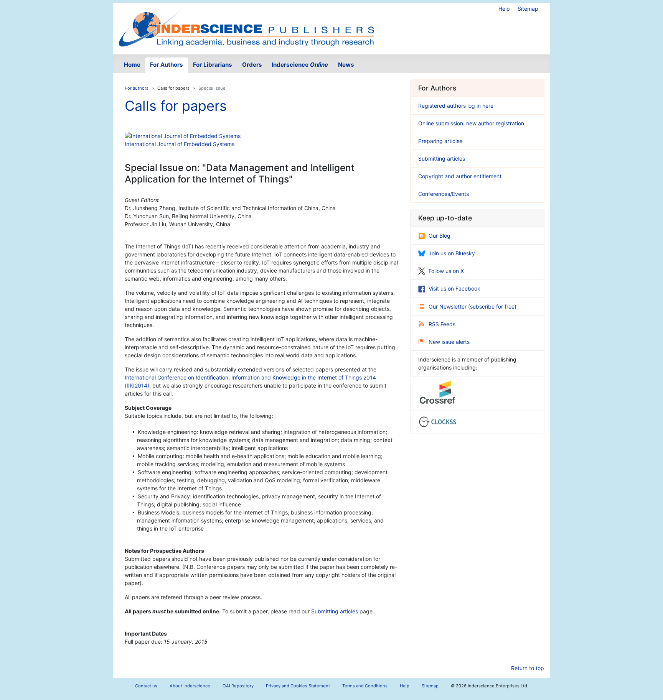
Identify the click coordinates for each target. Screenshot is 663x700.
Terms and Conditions (365, 685)
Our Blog (439, 235)
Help (504, 8)
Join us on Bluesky (452, 253)
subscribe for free (492, 306)
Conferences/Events (443, 194)
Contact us (146, 685)
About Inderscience (190, 685)
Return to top (527, 668)
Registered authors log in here (455, 105)
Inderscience (300, 64)
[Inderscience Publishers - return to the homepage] (246, 25)
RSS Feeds (442, 324)
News (346, 64)
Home (132, 64)
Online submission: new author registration (471, 123)
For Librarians (212, 64)
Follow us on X (446, 271)
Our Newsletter (448, 306)
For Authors (166, 64)
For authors (136, 88)
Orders (252, 64)
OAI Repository (238, 685)
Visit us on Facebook (454, 288)
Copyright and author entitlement (459, 176)
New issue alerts (449, 341)
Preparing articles (440, 141)
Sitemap (528, 8)
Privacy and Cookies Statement (298, 685)
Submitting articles (334, 611)
